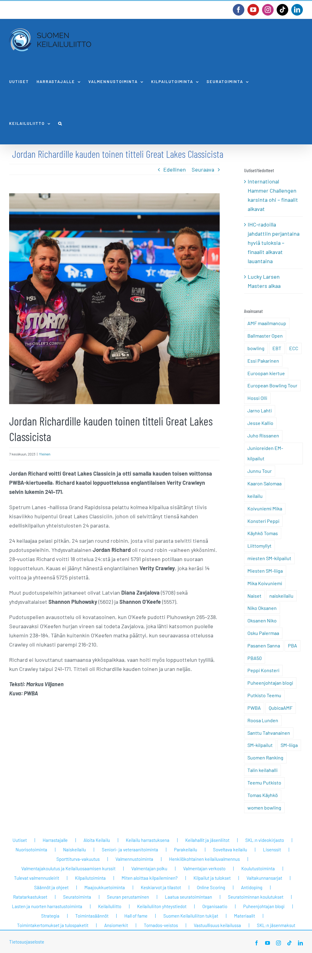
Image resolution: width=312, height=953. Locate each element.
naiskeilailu (281, 596)
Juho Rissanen (263, 435)
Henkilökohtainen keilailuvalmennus (204, 859)
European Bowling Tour (272, 385)
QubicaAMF (280, 708)
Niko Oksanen (262, 608)
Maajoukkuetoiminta (104, 887)
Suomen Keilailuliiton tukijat (190, 916)
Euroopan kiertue (266, 373)
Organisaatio (214, 906)
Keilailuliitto (109, 906)
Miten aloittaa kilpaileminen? (150, 878)
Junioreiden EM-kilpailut (265, 453)
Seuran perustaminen (128, 897)
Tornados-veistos (161, 925)
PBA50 (254, 658)
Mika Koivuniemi (264, 583)
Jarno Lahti (259, 410)
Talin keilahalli (262, 770)
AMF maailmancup (266, 323)
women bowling (264, 807)
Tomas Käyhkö (262, 795)
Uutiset (19, 840)
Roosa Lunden (262, 720)
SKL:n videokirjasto (264, 840)
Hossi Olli (257, 398)
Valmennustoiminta (134, 859)
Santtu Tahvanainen (268, 733)
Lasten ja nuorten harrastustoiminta (47, 906)
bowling (255, 348)
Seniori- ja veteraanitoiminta (130, 849)
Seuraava (203, 169)
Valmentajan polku (149, 868)
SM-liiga (289, 745)
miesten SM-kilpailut (269, 558)
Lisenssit (272, 849)
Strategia (50, 916)
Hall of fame (135, 916)
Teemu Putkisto (264, 782)
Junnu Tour (259, 471)
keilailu (255, 496)
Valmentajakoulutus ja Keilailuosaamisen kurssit (68, 868)
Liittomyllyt (259, 546)
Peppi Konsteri (263, 670)
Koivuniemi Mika (264, 508)
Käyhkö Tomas (262, 533)
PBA (292, 645)
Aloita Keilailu (96, 840)
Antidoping (251, 887)
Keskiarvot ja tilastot (161, 887)
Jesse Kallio (260, 423)
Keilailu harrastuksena (147, 840)
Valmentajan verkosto (204, 868)
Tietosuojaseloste (26, 941)
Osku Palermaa (263, 633)
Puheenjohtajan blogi (270, 683)
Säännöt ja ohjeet (51, 887)
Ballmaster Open (265, 336)
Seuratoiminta (77, 897)
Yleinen (44, 454)
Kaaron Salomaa (264, 483)
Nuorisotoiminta (31, 849)
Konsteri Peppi (263, 521)
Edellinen (174, 169)
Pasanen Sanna (263, 645)
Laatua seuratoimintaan (188, 897)
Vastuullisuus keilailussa (217, 925)
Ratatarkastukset (30, 897)
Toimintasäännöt (91, 916)
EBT (276, 348)
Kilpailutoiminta (90, 878)
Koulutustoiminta (258, 868)
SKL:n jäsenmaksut (276, 925)
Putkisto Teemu (264, 695)
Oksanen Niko (262, 620)
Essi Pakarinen (263, 361)
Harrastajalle (55, 840)
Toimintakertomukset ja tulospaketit (52, 925)
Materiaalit (244, 916)
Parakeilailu (185, 849)
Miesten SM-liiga (265, 571)
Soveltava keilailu (230, 849)
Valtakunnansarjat (264, 878)
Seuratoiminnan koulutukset (255, 897)
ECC (293, 348)
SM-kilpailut (260, 745)
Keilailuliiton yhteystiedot (161, 906)
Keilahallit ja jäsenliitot (207, 840)
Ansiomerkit (116, 925)
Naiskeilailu (74, 849)
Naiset (254, 596)
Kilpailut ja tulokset (212, 878)
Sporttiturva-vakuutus (78, 859)
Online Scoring (211, 887)
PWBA (254, 708)
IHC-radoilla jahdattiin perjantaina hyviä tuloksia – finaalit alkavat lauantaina (274, 242)
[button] (60, 123)
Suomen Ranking (265, 757)
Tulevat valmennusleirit (36, 878)
